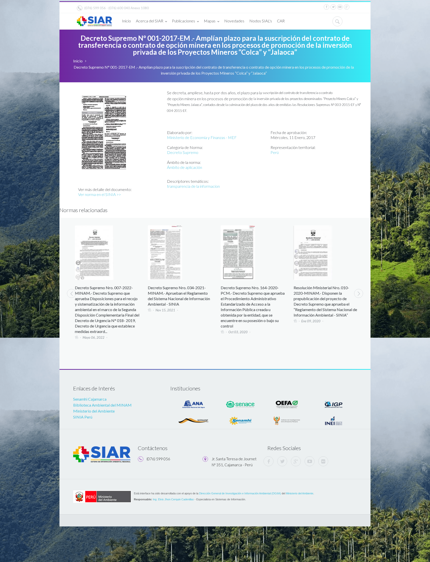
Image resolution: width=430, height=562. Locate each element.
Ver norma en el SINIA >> (99, 194)
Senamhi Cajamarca (90, 399)
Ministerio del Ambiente (94, 411)
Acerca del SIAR (149, 20)
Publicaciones (183, 20)
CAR (281, 20)
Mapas (209, 20)
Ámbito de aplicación (184, 167)
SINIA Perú (82, 417)
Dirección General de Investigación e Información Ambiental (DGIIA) (240, 493)
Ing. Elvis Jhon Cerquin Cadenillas (173, 499)
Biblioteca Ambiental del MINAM (102, 405)
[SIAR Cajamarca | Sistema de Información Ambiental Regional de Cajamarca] (94, 19)
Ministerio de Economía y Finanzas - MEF (202, 137)
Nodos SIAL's (260, 20)
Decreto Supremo (182, 152)
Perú (274, 152)
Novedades (234, 20)
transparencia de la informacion (193, 186)
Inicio (126, 20)
